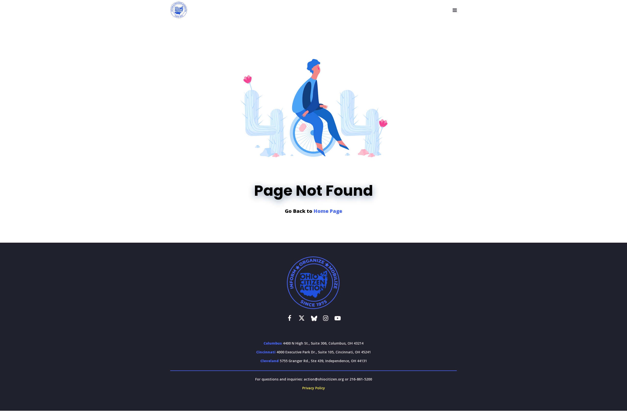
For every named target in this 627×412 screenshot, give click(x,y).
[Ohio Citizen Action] (178, 10)
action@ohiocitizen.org (324, 379)
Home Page (328, 211)
